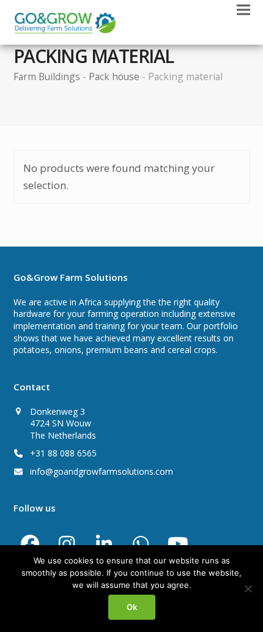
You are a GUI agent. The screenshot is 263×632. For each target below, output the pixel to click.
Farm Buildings (46, 76)
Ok (132, 607)
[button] (243, 10)
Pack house (114, 76)
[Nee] (248, 588)
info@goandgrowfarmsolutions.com (101, 471)
